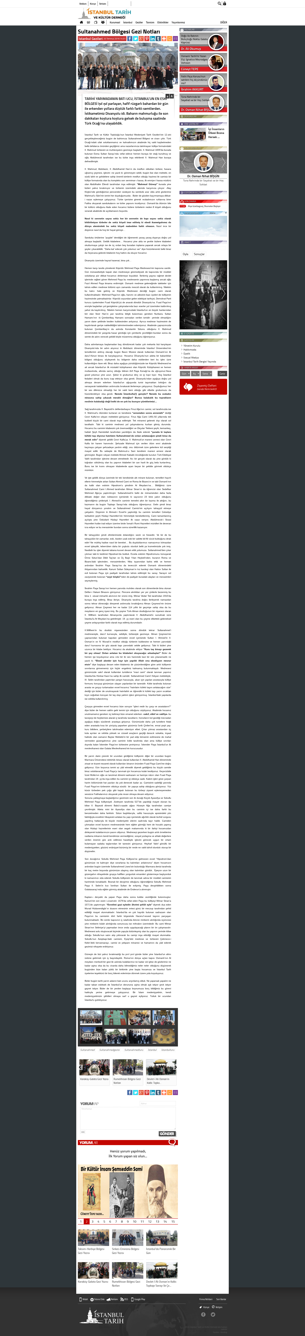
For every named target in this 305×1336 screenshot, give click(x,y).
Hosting (223, 1332)
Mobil (85, 1299)
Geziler (139, 22)
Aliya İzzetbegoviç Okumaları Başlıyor (204, 206)
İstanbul (127, 22)
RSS (126, 1299)
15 (173, 1221)
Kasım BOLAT (203, 176)
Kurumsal (115, 22)
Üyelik (186, 353)
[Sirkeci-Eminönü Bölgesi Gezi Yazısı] (127, 1245)
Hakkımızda (189, 349)
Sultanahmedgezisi (109, 1050)
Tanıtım (150, 22)
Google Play (139, 1299)
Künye (93, 3)
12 (150, 1221)
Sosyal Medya (191, 357)
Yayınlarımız (178, 22)
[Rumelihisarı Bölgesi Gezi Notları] (128, 1074)
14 (165, 1221)
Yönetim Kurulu (191, 345)
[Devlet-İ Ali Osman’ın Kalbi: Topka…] (161, 1074)
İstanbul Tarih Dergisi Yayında (199, 361)
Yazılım (216, 1332)
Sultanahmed (87, 1050)
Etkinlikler (162, 22)
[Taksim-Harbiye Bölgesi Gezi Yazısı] (93, 1245)
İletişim (102, 3)
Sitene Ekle (99, 1299)
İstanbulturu (167, 1050)
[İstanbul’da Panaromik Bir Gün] (161, 1245)
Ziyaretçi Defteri (207, 387)
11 (142, 1221)
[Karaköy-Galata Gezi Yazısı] (94, 1074)
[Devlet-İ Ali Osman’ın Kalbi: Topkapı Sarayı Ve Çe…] (161, 1277)
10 (134, 1221)
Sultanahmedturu (133, 1050)
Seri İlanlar (221, 1299)
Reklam (83, 3)
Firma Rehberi (205, 1299)
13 (157, 1221)
